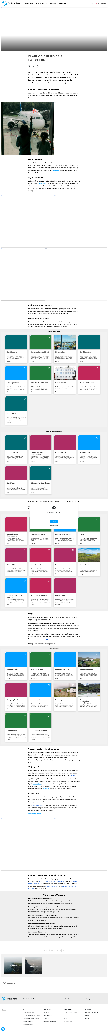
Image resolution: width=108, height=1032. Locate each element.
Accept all (54, 521)
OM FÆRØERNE (62, 3)
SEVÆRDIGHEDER (29, 3)
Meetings (103, 3)
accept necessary (54, 525)
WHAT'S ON (53, 3)
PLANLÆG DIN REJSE (41, 3)
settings (71, 516)
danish (4, 1010)
